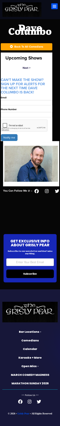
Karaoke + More (30, 358)
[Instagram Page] (47, 191)
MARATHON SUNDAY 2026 (30, 383)
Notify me (9, 137)
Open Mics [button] (29, 366)
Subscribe (30, 274)
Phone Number (9, 109)
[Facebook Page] (36, 191)
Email (4, 97)
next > (26, 68)
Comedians (30, 340)
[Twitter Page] (57, 191)
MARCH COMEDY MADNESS (30, 375)
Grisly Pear (23, 413)
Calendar (30, 349)
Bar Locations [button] (29, 332)
